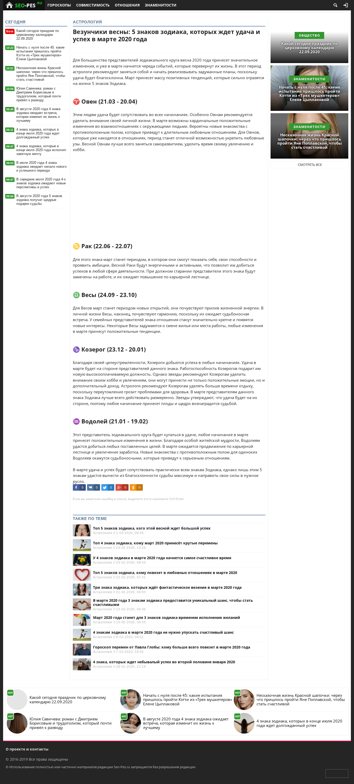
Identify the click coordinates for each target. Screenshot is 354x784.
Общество (309, 35)
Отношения (127, 5)
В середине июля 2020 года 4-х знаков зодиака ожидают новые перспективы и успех (41, 183)
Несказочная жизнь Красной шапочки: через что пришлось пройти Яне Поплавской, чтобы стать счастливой (40, 74)
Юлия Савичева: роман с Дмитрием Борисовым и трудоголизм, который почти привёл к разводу (38, 94)
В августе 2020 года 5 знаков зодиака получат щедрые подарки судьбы (39, 200)
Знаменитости (160, 5)
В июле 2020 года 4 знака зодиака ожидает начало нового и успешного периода (41, 166)
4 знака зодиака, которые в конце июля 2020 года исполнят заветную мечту (41, 150)
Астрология (87, 22)
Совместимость (93, 5)
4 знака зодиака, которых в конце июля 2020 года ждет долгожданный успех (38, 133)
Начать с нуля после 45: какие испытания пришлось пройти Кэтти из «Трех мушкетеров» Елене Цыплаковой (40, 53)
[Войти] (346, 5)
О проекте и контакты (27, 749)
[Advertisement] (169, 189)
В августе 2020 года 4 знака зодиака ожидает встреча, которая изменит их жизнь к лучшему (38, 115)
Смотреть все (310, 164)
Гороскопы (59, 5)
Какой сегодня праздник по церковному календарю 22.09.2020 (37, 34)
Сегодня (15, 22)
